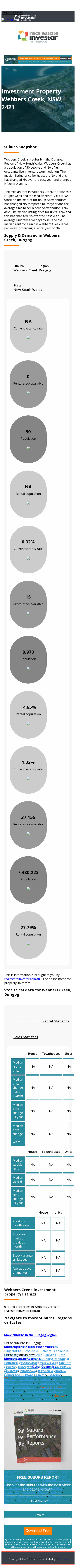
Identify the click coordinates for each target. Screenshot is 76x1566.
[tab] (25, 268)
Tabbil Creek (62, 1379)
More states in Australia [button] (22, 1359)
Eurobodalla (33, 1399)
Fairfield (49, 1399)
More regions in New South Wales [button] (29, 1347)
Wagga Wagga (25, 1492)
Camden (9, 1379)
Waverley (55, 1496)
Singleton (50, 1472)
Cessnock (45, 1387)
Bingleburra (12, 1351)
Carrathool (47, 1383)
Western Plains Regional (52, 1500)
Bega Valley (40, 1363)
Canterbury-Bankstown (20, 1383)
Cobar (19, 1391)
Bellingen (57, 1363)
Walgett (56, 1492)
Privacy (63, 1559)
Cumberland (42, 1395)
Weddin (9, 1500)
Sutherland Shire (15, 1480)
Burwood (29, 1375)
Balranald (62, 1359)
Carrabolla (61, 1351)
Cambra (46, 1351)
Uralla (8, 1492)
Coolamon (56, 1391)
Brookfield (31, 1351)
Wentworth (25, 1500)
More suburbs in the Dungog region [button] (30, 1335)
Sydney (35, 1480)
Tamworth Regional (56, 1480)
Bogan (26, 1371)
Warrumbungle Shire (31, 1496)
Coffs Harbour (36, 1391)
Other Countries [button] (44, 1367)
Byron (42, 1375)
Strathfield (60, 1476)
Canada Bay (49, 1379)
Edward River (13, 1399)
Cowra (27, 1395)
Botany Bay (42, 1371)
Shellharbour (13, 1472)
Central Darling (25, 1387)
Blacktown (26, 1367)
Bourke (57, 1371)
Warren (9, 1496)
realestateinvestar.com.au (22, 979)
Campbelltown (28, 1379)
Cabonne (55, 1375)
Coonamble (12, 1395)
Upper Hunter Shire (18, 1488)
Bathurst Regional (17, 1363)
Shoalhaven (33, 1472)
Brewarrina (12, 1375)
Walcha (43, 1492)
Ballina (48, 1359)
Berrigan (10, 1367)
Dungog (50, 1355)
